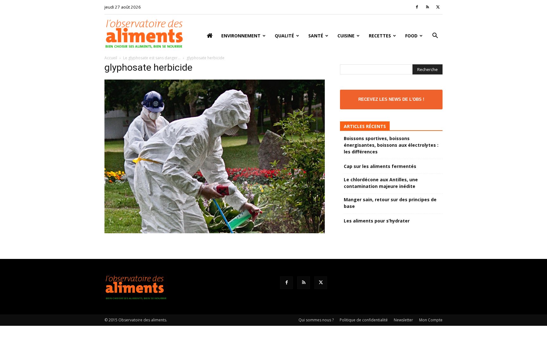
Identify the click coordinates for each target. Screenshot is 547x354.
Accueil (110, 58)
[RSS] (427, 7)
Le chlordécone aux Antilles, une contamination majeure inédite (381, 183)
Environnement (241, 36)
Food (411, 36)
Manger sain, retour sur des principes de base (390, 202)
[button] (435, 36)
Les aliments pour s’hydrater (377, 221)
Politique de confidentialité (364, 320)
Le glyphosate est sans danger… (151, 58)
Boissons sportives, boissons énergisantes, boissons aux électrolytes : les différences (391, 145)
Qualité (284, 36)
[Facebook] (417, 7)
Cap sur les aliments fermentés (380, 166)
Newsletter (403, 320)
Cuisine (346, 36)
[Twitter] (438, 7)
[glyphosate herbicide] (214, 231)
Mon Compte (431, 320)
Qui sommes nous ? (316, 320)
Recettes (380, 36)
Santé (315, 36)
